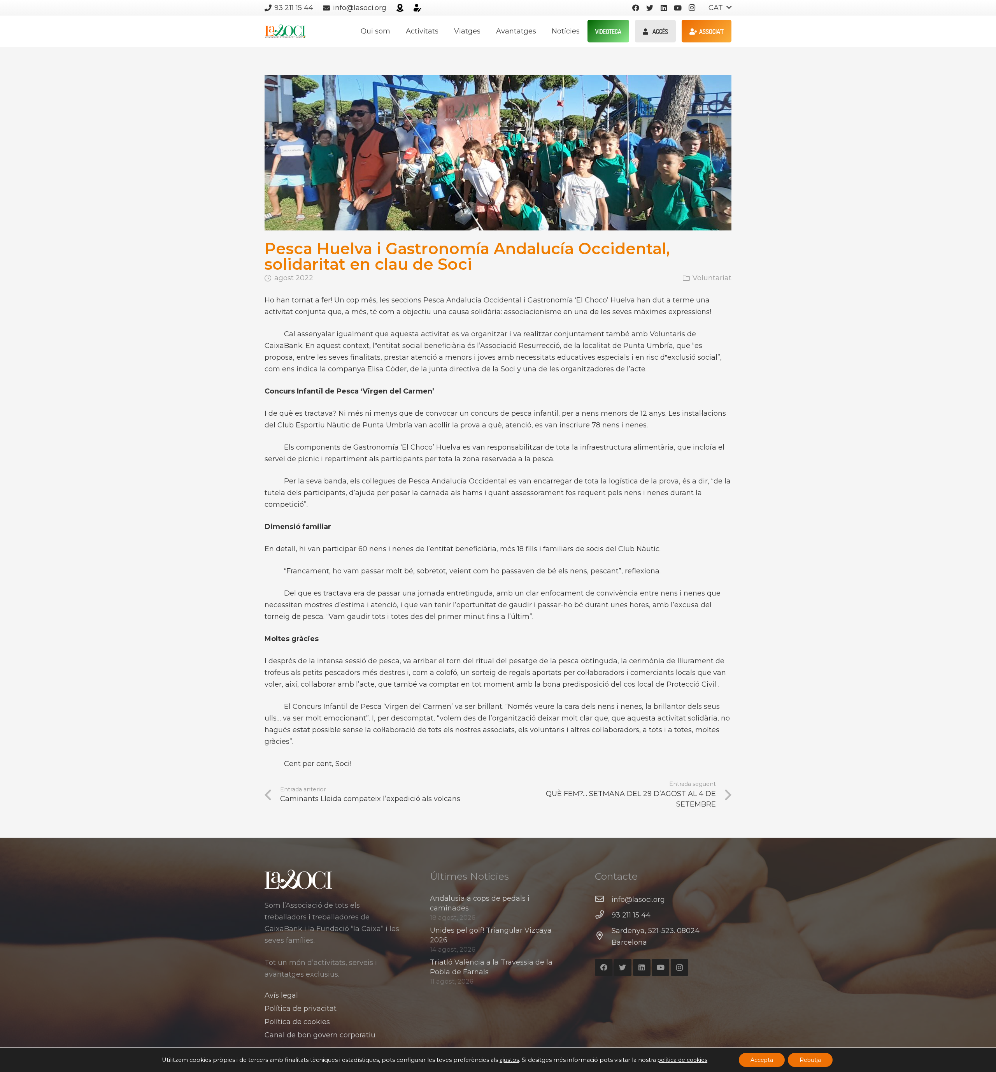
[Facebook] (636, 8)
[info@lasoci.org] (603, 899)
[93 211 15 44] (603, 915)
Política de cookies (297, 1022)
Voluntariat (712, 278)
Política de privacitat (301, 1008)
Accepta (762, 1059)
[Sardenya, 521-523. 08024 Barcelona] (603, 936)
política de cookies (682, 1059)
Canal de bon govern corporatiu (320, 1035)
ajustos (509, 1059)
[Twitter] (650, 8)
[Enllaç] (400, 8)
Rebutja (810, 1059)
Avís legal (281, 995)
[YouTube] (678, 8)
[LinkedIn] (664, 8)
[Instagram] (692, 8)
